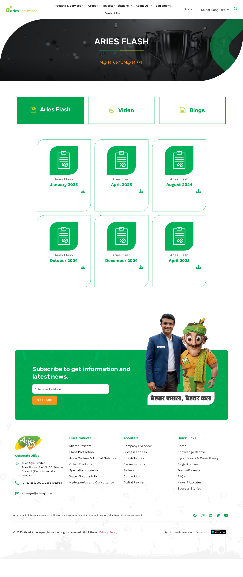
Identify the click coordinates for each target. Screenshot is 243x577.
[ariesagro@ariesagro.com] (17, 494)
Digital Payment (135, 482)
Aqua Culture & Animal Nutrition (93, 458)
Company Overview (137, 446)
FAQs (181, 476)
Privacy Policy (108, 532)
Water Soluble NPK (83, 476)
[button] (237, 9)
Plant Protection (81, 452)
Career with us (134, 464)
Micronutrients (80, 446)
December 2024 (121, 260)
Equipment (162, 5)
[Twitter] (218, 515)
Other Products (80, 464)
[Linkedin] (210, 515)
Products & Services (67, 5)
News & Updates (189, 482)
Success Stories (135, 452)
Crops (92, 5)
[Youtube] (226, 515)
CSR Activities (133, 458)
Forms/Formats (189, 470)
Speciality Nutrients (84, 470)
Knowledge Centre (191, 452)
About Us (142, 5)
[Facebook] (195, 515)
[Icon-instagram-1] (202, 515)
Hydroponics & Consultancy (198, 458)
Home (182, 446)
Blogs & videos (188, 464)
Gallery (128, 470)
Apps (188, 9)
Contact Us (112, 13)
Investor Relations (116, 5)
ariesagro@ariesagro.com (38, 493)
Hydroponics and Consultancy (91, 482)
